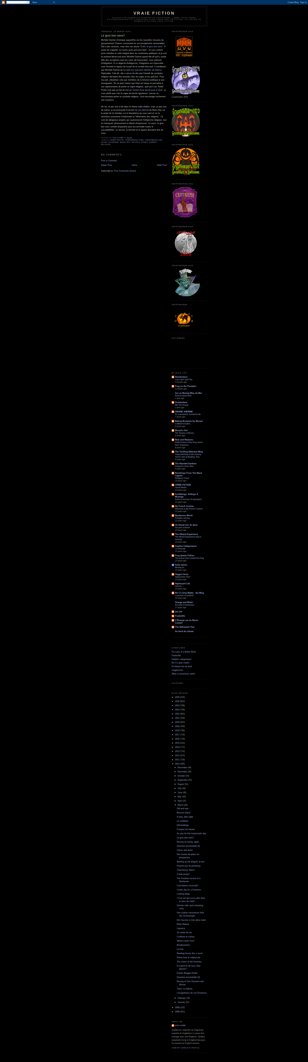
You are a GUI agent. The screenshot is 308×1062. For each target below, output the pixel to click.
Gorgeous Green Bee (184, 466)
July (180, 788)
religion (105, 144)
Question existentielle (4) (188, 846)
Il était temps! (183, 874)
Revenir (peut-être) (183, 396)
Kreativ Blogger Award (187, 973)
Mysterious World (184, 515)
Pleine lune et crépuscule (188, 957)
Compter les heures (186, 829)
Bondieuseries (183, 945)
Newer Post (106, 165)
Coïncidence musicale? (187, 885)
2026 (177, 697)
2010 (177, 764)
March (181, 805)
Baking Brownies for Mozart (189, 421)
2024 (177, 705)
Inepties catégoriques (182, 659)
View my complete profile (186, 1048)
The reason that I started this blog (189, 558)
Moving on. (180, 567)
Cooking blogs (183, 894)
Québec (153, 142)
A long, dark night (185, 817)
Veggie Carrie (181, 574)
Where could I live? (186, 941)
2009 (177, 1007)
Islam (104, 142)
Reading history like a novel (189, 953)
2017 (177, 734)
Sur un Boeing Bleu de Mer (188, 393)
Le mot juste (180, 549)
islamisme (113, 142)
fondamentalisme (134, 140)
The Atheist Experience (186, 534)
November (183, 771)
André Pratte (117, 140)
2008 (177, 1011)
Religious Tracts (182, 478)
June (180, 792)
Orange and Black (184, 602)
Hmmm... (179, 586)
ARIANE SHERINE (184, 411)
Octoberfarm (181, 402)
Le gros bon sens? (185, 837)
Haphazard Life (182, 583)
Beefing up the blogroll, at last (191, 861)
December (183, 767)
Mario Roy (125, 142)
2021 (177, 718)
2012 (177, 755)
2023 (177, 709)
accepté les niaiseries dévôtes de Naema (142, 70)
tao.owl (178, 611)
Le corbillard (182, 821)
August (181, 784)
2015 (177, 743)
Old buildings (183, 825)
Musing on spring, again (188, 842)
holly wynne (181, 565)
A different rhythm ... (183, 424)
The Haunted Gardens (186, 463)
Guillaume (180, 1025)
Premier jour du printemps (189, 866)
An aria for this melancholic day (191, 833)
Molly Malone (183, 924)
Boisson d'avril (183, 812)
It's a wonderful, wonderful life (188, 414)
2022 (177, 714)
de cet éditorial (142, 110)
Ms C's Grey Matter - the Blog (189, 593)
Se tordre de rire (184, 932)
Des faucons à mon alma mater (191, 920)
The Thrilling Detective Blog (189, 451)
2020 (177, 722)
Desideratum (181, 377)
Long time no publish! (184, 595)
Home (134, 165)
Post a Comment (109, 160)
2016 (177, 739)
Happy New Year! (182, 577)
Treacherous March (186, 870)
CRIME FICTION (183, 485)
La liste (180, 949)
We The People (181, 405)
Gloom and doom (185, 850)
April (180, 801)
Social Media (180, 487)
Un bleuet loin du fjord (186, 525)
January (182, 1002)
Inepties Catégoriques (186, 546)
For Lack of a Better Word (184, 652)
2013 (177, 751)
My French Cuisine (184, 506)
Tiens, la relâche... (185, 989)
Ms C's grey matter (180, 662)
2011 (177, 759)
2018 (177, 730)
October (182, 776)
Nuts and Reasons (184, 439)
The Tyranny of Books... (185, 433)
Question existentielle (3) (188, 977)
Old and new (182, 808)
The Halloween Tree (184, 627)
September (183, 780)
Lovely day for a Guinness (189, 889)
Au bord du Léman (184, 631)
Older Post (162, 165)
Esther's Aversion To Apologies (188, 499)
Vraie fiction (154, 13)
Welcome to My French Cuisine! (189, 509)
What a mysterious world (183, 674)
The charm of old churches (189, 961)
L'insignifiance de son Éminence (192, 993)
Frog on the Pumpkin (185, 386)
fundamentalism (153, 140)
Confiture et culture (185, 936)
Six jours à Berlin (182, 527)
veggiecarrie (177, 670)
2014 (177, 747)
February (182, 998)
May (180, 796)
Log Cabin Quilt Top (183, 379)
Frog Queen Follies (184, 555)
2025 (177, 701)
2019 (177, 726)
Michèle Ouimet (140, 142)
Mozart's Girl (181, 430)
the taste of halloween (184, 605)
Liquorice (181, 928)
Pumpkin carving (182, 518)
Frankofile (180, 616)
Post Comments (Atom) (125, 171)
